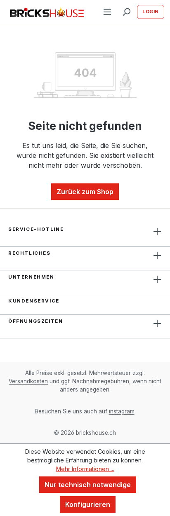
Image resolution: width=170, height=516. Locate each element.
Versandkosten (28, 381)
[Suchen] (126, 12)
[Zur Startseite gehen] (47, 12)
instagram (122, 411)
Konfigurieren (87, 504)
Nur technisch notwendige (88, 485)
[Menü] (107, 12)
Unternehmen (31, 277)
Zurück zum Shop (85, 192)
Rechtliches (29, 253)
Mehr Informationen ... (85, 468)
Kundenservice (33, 301)
